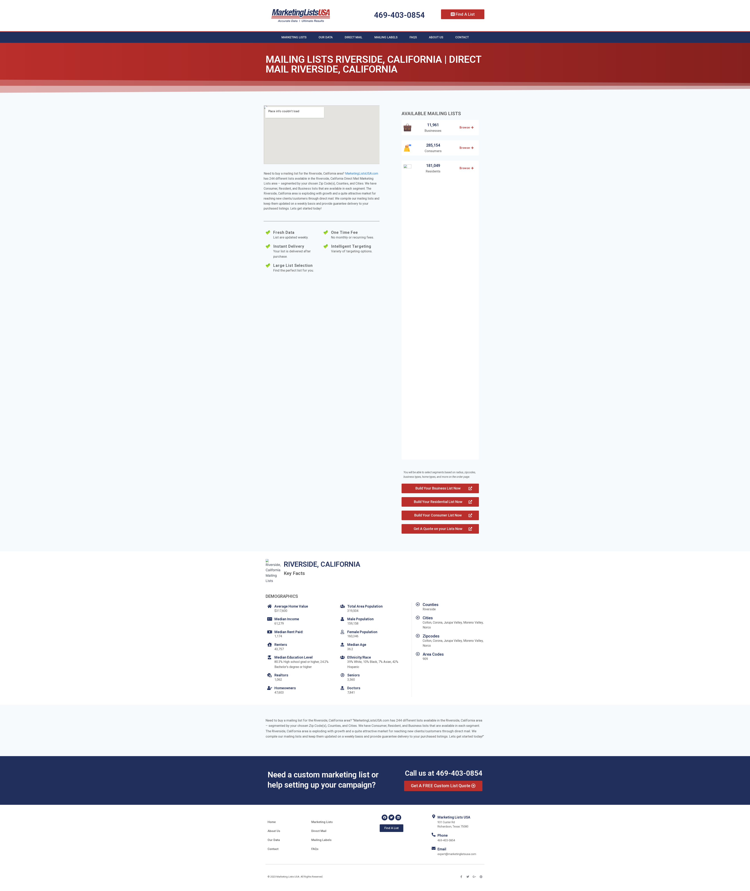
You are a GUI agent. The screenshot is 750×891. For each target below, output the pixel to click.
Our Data (326, 37)
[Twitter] (391, 817)
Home (272, 822)
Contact (462, 37)
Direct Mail (353, 37)
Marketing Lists (293, 37)
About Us (436, 37)
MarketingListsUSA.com (361, 173)
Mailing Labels (385, 37)
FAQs (413, 37)
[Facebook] (385, 817)
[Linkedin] (398, 817)
